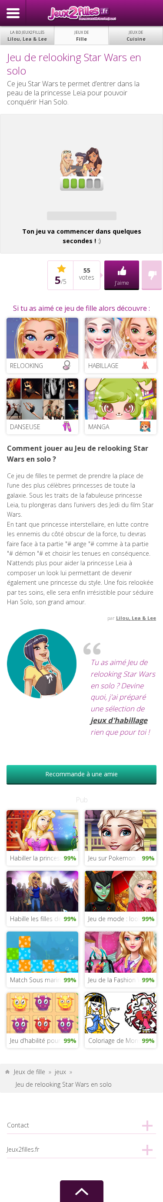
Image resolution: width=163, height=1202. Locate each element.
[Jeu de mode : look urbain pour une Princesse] (120, 890)
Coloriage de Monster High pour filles (122, 1040)
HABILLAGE (103, 366)
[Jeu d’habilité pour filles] (42, 1012)
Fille (81, 35)
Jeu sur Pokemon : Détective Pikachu (122, 858)
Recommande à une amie (81, 774)
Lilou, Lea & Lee (27, 35)
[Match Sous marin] (42, 951)
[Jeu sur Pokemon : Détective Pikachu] (120, 830)
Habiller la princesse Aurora (44, 858)
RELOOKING (26, 366)
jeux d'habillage (118, 720)
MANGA (98, 427)
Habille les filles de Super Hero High (44, 919)
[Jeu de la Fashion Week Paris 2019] (120, 951)
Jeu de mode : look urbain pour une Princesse (122, 919)
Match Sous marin (35, 980)
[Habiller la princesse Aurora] (42, 830)
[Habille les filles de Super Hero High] (42, 890)
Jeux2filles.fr (81, 13)
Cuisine (136, 35)
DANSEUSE (25, 427)
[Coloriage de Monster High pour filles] (120, 1012)
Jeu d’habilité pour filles (42, 1040)
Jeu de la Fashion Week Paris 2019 (122, 980)
